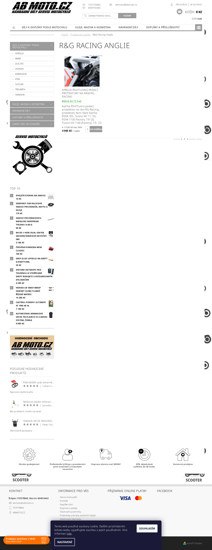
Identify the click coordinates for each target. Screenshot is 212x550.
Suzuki (19, 84)
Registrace (196, 4)
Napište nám (66, 504)
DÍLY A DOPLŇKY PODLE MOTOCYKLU (44, 27)
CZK (194, 18)
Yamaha (20, 94)
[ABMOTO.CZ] (42, 7)
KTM (17, 79)
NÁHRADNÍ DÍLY (128, 27)
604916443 (94, 7)
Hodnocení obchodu (70, 518)
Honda (19, 68)
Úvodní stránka (14, 27)
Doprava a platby (68, 508)
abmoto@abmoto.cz (23, 502)
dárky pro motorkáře (26, 124)
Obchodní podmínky (70, 511)
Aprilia (19, 53)
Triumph (20, 89)
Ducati (19, 63)
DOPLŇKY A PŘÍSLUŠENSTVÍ (162, 27)
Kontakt (64, 500)
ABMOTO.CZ (19, 512)
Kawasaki (21, 73)
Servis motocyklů (68, 497)
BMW (18, 58)
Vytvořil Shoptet (194, 543)
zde (69, 533)
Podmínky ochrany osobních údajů (78, 515)
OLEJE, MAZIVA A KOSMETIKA (93, 27)
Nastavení (64, 542)
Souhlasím (147, 528)
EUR (199, 18)
